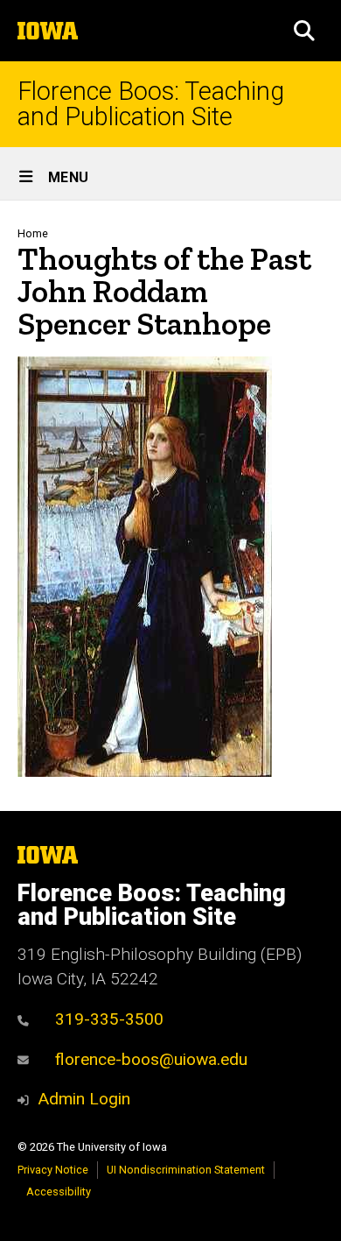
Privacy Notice (52, 1169)
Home (32, 233)
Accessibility (58, 1191)
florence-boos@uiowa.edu (151, 1059)
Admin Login (84, 1099)
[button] (304, 30)
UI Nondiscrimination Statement (186, 1169)
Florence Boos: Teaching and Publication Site (150, 104)
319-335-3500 (109, 1019)
